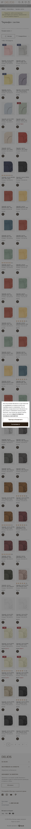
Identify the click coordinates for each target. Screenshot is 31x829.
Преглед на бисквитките (15, 419)
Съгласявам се (15, 424)
